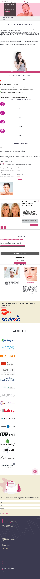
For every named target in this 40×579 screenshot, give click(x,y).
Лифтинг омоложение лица (7, 537)
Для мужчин (4, 544)
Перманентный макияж (6, 542)
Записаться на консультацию (20, 263)
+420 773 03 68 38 (4, 559)
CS (37, 0)
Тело (3, 540)
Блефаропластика (5, 538)
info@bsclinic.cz (4, 571)
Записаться (20, 179)
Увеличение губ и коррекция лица (8, 539)
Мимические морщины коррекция (8, 535)
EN (37, 1)
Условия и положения (6, 553)
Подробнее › (3, 308)
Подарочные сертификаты (6, 545)
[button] (2, 227)
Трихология (4, 541)
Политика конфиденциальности (7, 551)
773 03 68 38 (26, 2)
